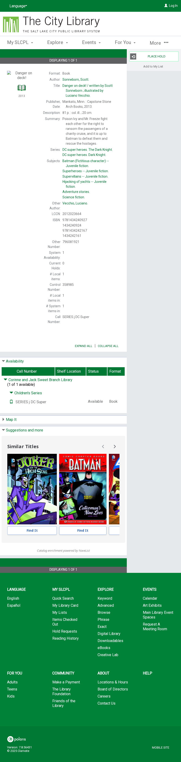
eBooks (104, 648)
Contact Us (106, 703)
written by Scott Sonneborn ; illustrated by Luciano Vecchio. (87, 90)
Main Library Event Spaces (158, 614)
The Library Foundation (61, 691)
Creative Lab (108, 655)
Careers (104, 696)
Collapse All (108, 346)
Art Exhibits (152, 605)
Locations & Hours (113, 682)
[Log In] (166, 6)
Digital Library (109, 633)
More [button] (156, 43)
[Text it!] (11, 402)
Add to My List (153, 66)
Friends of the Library (63, 703)
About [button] (103, 673)
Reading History (65, 638)
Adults (12, 682)
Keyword (105, 598)
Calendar (150, 598)
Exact (102, 626)
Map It (11, 419)
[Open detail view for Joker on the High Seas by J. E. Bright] (32, 489)
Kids (11, 696)
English (13, 598)
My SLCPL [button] (18, 42)
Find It (32, 530)
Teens (12, 689)
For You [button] (123, 42)
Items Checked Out (64, 621)
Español (13, 605)
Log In (173, 6)
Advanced (106, 605)
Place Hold (156, 56)
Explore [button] (55, 42)
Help (147, 673)
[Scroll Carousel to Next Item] (114, 446)
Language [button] (16, 589)
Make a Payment (66, 682)
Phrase (103, 619)
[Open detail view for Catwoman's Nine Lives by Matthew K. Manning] (83, 489)
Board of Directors (113, 689)
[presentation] (32, 489)
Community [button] (63, 673)
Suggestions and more (24, 430)
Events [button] (89, 42)
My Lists (59, 612)
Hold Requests (64, 631)
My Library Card (65, 605)
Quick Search (63, 598)
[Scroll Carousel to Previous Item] (103, 446)
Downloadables (110, 640)
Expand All (83, 346)
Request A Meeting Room (155, 626)
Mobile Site (160, 747)
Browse (104, 612)
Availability (15, 361)
